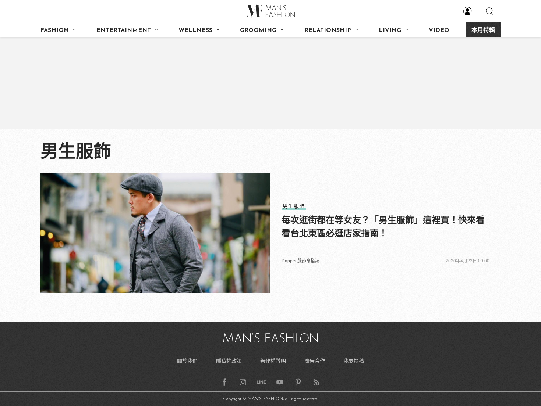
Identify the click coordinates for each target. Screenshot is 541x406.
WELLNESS (195, 30)
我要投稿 (353, 361)
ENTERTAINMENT (123, 30)
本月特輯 (483, 30)
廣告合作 (314, 361)
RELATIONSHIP (327, 30)
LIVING (390, 30)
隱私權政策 (229, 361)
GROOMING (258, 30)
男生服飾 (294, 206)
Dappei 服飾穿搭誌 (300, 260)
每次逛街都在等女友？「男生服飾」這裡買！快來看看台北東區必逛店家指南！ (383, 226)
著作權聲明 (273, 361)
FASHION (54, 30)
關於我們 (187, 361)
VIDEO (439, 30)
